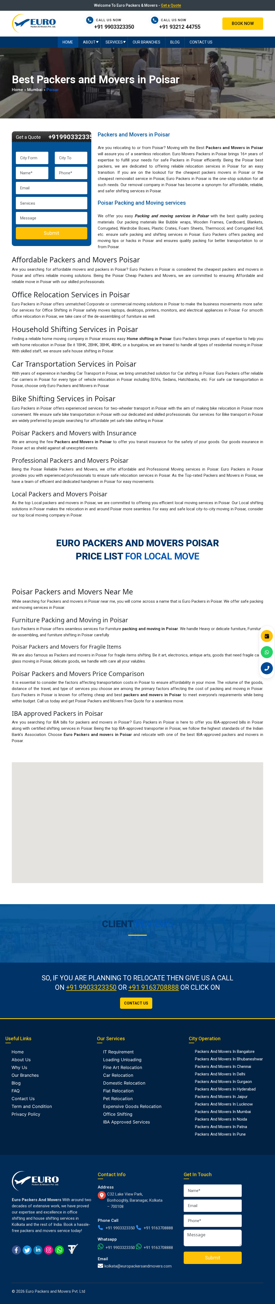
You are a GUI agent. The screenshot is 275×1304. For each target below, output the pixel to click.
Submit (51, 233)
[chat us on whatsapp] (59, 1249)
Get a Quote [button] (171, 5)
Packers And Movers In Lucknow (224, 1104)
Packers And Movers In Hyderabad (225, 1089)
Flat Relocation (118, 1090)
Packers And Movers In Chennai (223, 1066)
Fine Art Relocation (122, 1067)
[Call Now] (267, 668)
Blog (175, 42)
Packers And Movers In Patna (221, 1126)
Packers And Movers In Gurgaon (223, 1081)
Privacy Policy (26, 1114)
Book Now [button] (243, 23)
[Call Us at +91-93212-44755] (156, 20)
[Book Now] (267, 636)
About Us (21, 1059)
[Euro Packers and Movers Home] (34, 23)
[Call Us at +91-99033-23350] (91, 20)
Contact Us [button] (136, 1003)
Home (68, 42)
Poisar (52, 89)
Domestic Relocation (124, 1083)
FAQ (16, 1090)
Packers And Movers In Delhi (220, 1074)
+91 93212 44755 (179, 27)
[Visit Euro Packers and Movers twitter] (27, 1249)
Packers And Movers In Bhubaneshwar (229, 1059)
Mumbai (34, 89)
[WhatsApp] (267, 652)
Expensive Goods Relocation (132, 1106)
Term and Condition (32, 1106)
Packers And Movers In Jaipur (221, 1096)
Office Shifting (117, 1114)
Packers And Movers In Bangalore (225, 1051)
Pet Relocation (118, 1098)
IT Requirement (118, 1051)
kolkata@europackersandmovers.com (138, 1266)
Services (114, 42)
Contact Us (201, 42)
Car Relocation (118, 1075)
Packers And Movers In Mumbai (223, 1111)
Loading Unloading (122, 1059)
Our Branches (146, 42)
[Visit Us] (102, 1195)
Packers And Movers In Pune (220, 1134)
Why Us (19, 1067)
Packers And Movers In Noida (221, 1119)
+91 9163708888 (153, 987)
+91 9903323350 (114, 27)
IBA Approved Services (126, 1122)
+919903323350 (72, 137)
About (89, 42)
